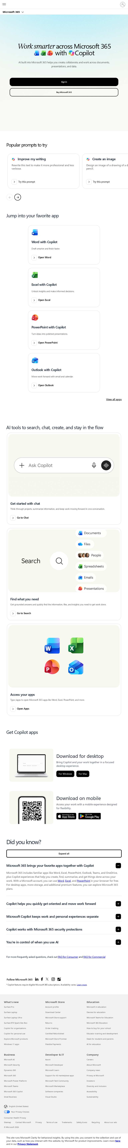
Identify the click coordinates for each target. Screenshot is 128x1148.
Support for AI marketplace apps (59, 1075)
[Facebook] (42, 979)
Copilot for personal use (14, 1033)
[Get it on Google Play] (89, 816)
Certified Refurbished (54, 1033)
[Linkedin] (36, 979)
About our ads (110, 1122)
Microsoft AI (9, 1059)
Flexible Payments (53, 1044)
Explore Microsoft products (16, 1039)
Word (61, 880)
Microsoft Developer (54, 1065)
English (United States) (18, 1106)
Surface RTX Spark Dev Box (15, 1023)
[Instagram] (53, 979)
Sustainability (92, 1097)
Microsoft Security (12, 1065)
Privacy (39, 1122)
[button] (64, 244)
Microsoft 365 (11, 11)
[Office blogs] (59, 979)
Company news (93, 1070)
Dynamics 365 (10, 1070)
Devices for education (96, 1012)
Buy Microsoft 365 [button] (64, 92)
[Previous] (9, 197)
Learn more (82, 984)
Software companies (54, 1091)
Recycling (96, 1122)
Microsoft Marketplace (55, 1086)
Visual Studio (51, 1097)
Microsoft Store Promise (55, 1039)
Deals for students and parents (100, 1039)
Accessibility (92, 1091)
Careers (90, 1059)
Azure (47, 1059)
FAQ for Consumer (68, 956)
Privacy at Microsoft (95, 1075)
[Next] (17, 197)
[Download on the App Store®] (66, 816)
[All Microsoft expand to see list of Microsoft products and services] (4, 4)
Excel (68, 880)
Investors (91, 1081)
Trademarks (67, 1122)
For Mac (83, 773)
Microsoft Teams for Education (100, 1017)
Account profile (52, 1007)
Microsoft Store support (55, 1017)
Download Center (53, 1012)
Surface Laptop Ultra (13, 1017)
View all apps (114, 399)
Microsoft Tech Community (57, 1081)
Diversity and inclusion (96, 1086)
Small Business (10, 1097)
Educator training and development (102, 1033)
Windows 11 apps (11, 1044)
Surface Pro (9, 1007)
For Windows (65, 773)
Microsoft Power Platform (15, 1081)
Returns (48, 1023)
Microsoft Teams (11, 1086)
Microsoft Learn (52, 1070)
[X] (47, 979)
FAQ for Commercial (94, 956)
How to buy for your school (99, 1028)
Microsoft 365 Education (97, 1023)
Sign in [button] (64, 82)
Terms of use (51, 1122)
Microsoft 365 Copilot (13, 1091)
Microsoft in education (96, 1007)
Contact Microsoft (23, 1122)
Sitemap (7, 1122)
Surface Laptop (10, 1012)
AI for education (94, 1044)
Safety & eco (81, 1122)
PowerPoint (83, 880)
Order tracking (51, 1028)
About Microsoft (94, 1065)
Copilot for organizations (15, 1028)
